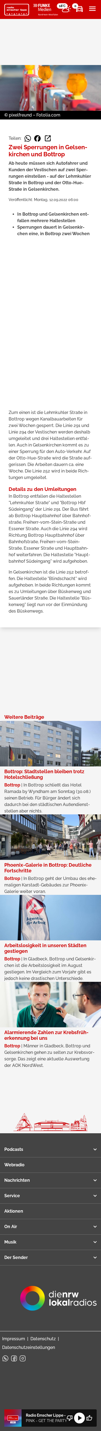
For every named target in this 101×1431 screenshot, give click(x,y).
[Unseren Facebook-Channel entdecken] (14, 1358)
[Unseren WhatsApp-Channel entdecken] (5, 1358)
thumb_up (89, 1418)
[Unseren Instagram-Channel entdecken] (22, 1358)
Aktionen (13, 1211)
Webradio (14, 1164)
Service (12, 1195)
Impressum (13, 1338)
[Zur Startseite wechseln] (16, 9)
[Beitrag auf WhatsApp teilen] (28, 138)
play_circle (79, 1417)
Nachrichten (17, 1180)
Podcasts (13, 1149)
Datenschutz (43, 1338)
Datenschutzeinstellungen (28, 1347)
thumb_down (70, 1418)
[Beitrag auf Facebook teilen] (37, 138)
